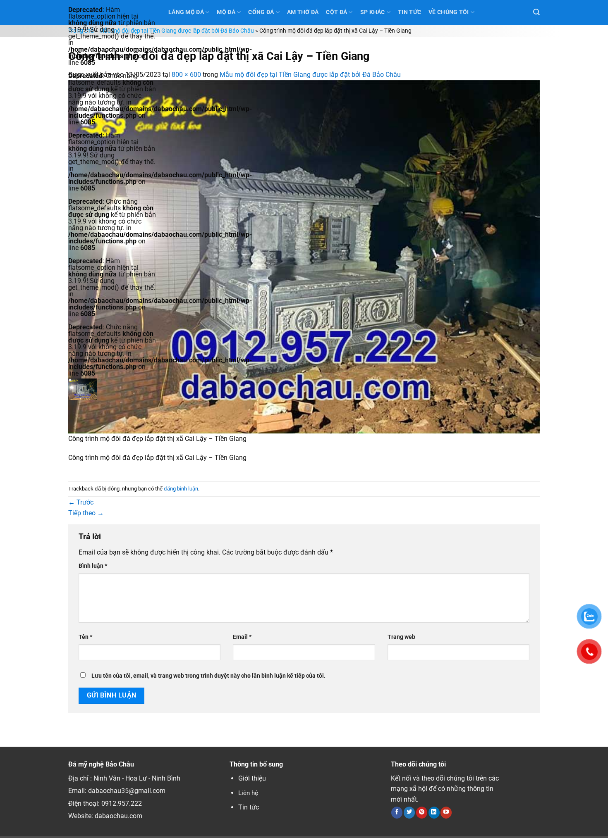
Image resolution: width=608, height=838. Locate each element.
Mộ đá (226, 12)
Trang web (401, 636)
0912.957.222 (121, 803)
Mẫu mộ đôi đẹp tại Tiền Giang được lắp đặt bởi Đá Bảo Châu (176, 30)
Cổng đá (261, 12)
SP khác (372, 12)
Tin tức (248, 807)
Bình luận (93, 565)
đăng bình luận (181, 489)
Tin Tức (409, 12)
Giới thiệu (252, 778)
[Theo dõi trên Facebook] (396, 812)
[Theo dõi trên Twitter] (409, 812)
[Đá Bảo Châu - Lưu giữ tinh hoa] (112, 389)
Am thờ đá (303, 12)
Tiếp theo (86, 513)
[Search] (536, 12)
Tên (85, 636)
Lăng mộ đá (186, 12)
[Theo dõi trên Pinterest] (421, 812)
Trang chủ (81, 30)
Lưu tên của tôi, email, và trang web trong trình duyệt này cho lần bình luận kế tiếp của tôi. (208, 675)
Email (242, 636)
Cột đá (336, 12)
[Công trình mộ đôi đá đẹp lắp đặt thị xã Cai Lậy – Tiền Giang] (304, 256)
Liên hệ (248, 793)
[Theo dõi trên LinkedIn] (434, 812)
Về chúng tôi (448, 12)
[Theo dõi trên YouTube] (446, 812)
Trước (80, 502)
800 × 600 (186, 75)
